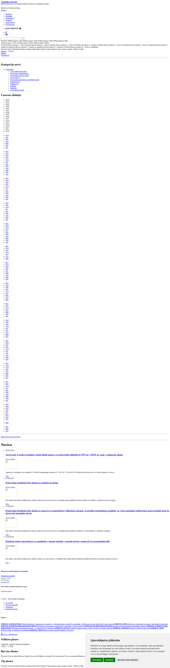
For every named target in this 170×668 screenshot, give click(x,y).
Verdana (22, 666)
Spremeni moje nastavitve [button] (127, 660)
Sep (7, 158)
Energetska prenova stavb (19, 76)
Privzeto (4, 656)
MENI (3, 53)
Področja (9, 14)
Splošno (13, 86)
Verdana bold (30, 666)
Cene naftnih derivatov (18, 71)
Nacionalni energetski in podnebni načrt (24, 80)
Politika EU (14, 84)
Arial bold (15, 666)
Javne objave (10, 22)
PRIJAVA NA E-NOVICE (11, 437)
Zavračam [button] (109, 660)
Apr (7, 141)
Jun (7, 137)
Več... (8, 476)
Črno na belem (12, 656)
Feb (7, 145)
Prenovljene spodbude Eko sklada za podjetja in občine (32, 483)
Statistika (9, 16)
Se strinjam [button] (96, 660)
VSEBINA (5, 55)
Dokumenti (10, 18)
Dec (7, 151)
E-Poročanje (10, 25)
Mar (7, 143)
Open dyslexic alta (53, 666)
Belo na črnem (24, 656)
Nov (7, 154)
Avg (7, 135)
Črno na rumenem (71, 656)
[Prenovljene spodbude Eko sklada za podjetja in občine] (11, 496)
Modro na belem (45, 656)
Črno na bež (34, 656)
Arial (9, 666)
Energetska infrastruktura (19, 73)
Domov (3, 10)
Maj (7, 139)
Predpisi (8, 20)
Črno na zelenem (58, 656)
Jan (7, 148)
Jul (7, 162)
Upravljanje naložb (17, 90)
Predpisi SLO (15, 82)
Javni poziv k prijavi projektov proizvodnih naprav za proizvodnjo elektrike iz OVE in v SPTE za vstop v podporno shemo (64, 455)
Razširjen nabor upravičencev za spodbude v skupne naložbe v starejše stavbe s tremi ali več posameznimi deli (58, 541)
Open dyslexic (41, 666)
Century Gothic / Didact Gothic (72, 666)
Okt (7, 156)
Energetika (9, 69)
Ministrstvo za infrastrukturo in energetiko (14, 571)
